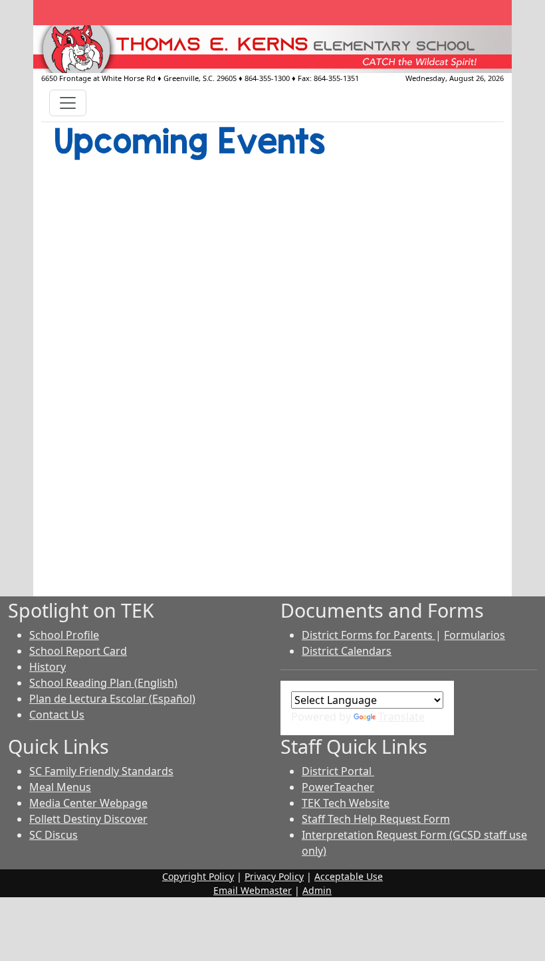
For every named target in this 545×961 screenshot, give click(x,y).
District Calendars (346, 651)
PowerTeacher (338, 787)
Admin (317, 890)
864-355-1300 (267, 78)
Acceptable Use (348, 876)
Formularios (474, 635)
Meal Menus (60, 787)
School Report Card (78, 651)
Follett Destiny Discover (88, 819)
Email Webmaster (252, 890)
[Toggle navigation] (67, 103)
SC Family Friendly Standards (101, 771)
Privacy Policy (274, 876)
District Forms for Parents (368, 635)
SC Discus (53, 835)
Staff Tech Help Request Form (376, 819)
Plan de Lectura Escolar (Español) (112, 698)
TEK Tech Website (345, 803)
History (47, 666)
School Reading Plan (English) (103, 682)
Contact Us (56, 714)
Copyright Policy (198, 876)
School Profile (64, 635)
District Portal (338, 771)
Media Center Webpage (88, 803)
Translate (401, 716)
